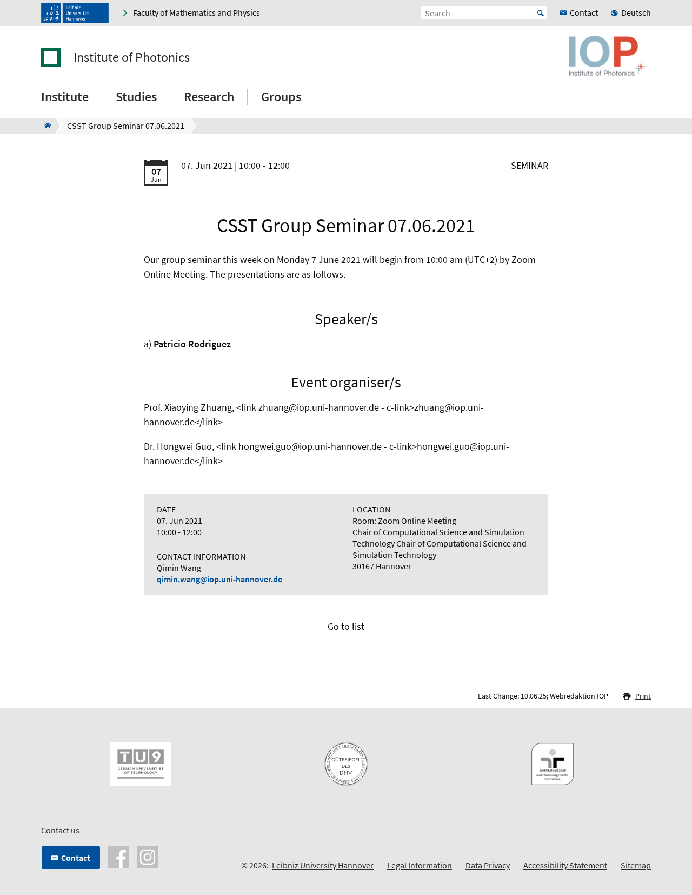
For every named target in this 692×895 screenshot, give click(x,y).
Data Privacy (487, 865)
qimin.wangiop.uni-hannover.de (219, 579)
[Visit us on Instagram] (147, 856)
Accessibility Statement (565, 865)
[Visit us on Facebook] (118, 856)
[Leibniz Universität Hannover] (75, 13)
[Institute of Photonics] (45, 125)
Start (540, 12)
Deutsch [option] (636, 12)
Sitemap (636, 865)
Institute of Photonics (132, 57)
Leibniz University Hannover (323, 865)
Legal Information (419, 865)
